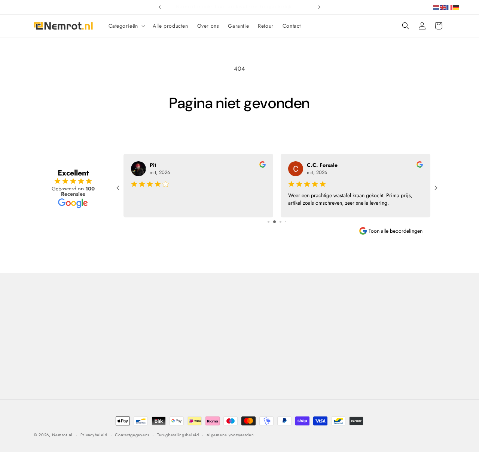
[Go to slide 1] (268, 222)
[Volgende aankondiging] (319, 7)
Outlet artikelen (260, 388)
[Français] (449, 7)
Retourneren (256, 336)
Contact (47, 305)
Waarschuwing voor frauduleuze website (187, 384)
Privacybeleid (154, 371)
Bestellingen (360, 336)
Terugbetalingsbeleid (178, 434)
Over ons (149, 322)
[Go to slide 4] (285, 221)
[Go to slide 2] (274, 221)
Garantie (252, 349)
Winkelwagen (362, 322)
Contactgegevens (132, 434)
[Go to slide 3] (280, 222)
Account (355, 349)
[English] (443, 7)
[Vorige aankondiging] (160, 7)
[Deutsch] (456, 7)
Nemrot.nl (62, 435)
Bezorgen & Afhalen (266, 322)
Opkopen (253, 362)
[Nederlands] (436, 7)
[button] (126, 26)
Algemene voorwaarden (166, 358)
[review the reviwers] (262, 166)
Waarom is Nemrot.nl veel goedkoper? (169, 340)
